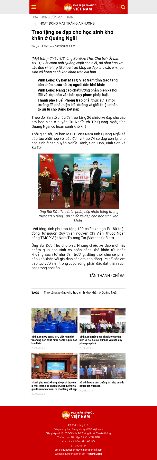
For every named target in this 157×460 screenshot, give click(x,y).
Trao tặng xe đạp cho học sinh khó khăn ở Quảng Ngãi (80, 292)
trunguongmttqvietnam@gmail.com (82, 449)
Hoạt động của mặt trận (52, 17)
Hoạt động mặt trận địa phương (67, 23)
